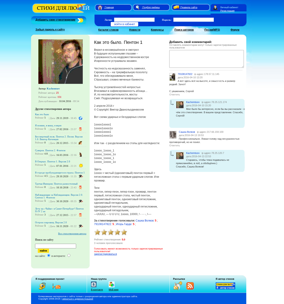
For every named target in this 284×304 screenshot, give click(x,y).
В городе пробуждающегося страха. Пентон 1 (60, 172)
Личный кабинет (229, 7)
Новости (134, 29)
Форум (235, 29)
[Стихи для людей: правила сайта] (175, 7)
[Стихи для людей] (61, 12)
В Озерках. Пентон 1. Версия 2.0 (52, 161)
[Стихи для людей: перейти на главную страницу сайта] (98, 7)
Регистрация (227, 10)
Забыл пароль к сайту (50, 29)
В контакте (97, 289)
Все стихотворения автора (72, 233)
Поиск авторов (184, 29)
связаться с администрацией (77, 299)
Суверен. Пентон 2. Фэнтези (50, 150)
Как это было (42, 114)
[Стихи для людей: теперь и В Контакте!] (94, 287)
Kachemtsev (53, 88)
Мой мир (113, 289)
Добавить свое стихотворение (55, 19)
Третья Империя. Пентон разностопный (56, 183)
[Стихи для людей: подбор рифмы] (137, 7)
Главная (109, 7)
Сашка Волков (145, 220)
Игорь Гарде (124, 224)
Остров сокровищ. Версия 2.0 (51, 222)
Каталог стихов (108, 29)
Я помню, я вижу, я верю (48, 125)
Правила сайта (188, 7)
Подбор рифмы (151, 7)
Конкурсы (157, 29)
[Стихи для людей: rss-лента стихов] (179, 289)
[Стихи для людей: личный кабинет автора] (215, 7)
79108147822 (102, 224)
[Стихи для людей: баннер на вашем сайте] (225, 288)
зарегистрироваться (105, 254)
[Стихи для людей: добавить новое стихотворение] (79, 19)
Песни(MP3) (212, 29)
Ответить (174, 94)
